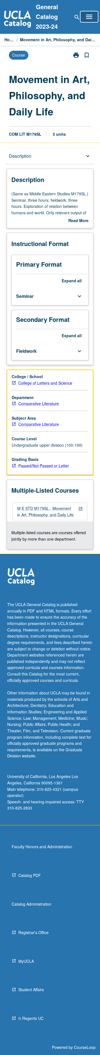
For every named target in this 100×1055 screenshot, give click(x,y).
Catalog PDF (29, 875)
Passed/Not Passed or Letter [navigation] (43, 465)
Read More (78, 221)
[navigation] (50, 511)
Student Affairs (31, 989)
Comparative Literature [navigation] (38, 403)
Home (9, 39)
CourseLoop (85, 1047)
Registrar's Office (33, 932)
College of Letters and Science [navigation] (45, 383)
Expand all (72, 280)
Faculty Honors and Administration (42, 846)
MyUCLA (26, 961)
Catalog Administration (31, 904)
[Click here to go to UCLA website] (21, 577)
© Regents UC (31, 1018)
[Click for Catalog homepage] (17, 19)
